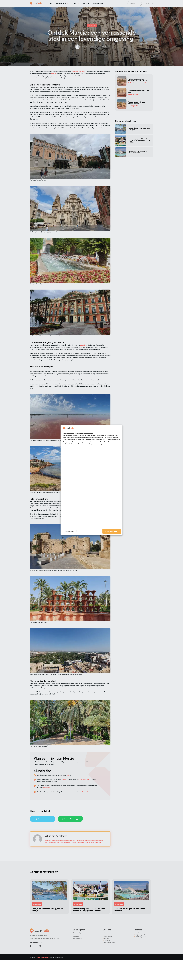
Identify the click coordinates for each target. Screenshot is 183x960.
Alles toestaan (111, 531)
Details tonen (69, 531)
